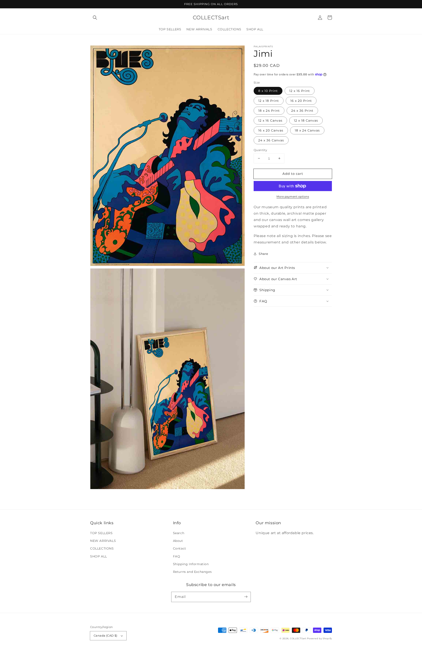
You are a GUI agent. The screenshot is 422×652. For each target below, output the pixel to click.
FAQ (176, 556)
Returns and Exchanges (192, 572)
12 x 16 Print (299, 91)
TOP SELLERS (101, 533)
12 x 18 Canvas (306, 120)
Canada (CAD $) (105, 635)
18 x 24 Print (269, 110)
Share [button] (263, 254)
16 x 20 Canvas (270, 130)
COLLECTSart (298, 638)
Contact (179, 548)
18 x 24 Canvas (307, 130)
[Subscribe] (246, 597)
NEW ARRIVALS (103, 541)
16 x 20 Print (301, 100)
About (178, 541)
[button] (95, 17)
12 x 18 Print (268, 100)
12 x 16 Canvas (270, 120)
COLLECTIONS (102, 548)
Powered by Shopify (319, 638)
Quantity (260, 150)
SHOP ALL (98, 556)
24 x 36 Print (302, 110)
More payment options (292, 196)
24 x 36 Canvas (271, 140)
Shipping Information (191, 564)
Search (178, 533)
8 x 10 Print (268, 91)
